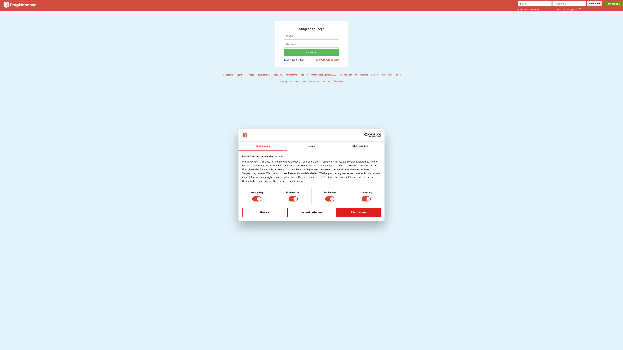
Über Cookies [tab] (360, 146)
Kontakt (374, 75)
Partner (398, 75)
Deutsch (338, 81)
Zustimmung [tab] (263, 146)
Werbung (364, 75)
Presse (251, 75)
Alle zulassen (358, 212)
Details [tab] (312, 146)
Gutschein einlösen (348, 75)
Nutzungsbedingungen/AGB (323, 75)
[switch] (293, 199)
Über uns (241, 75)
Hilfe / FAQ (277, 75)
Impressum (386, 75)
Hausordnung (263, 75)
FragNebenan (227, 75)
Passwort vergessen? (568, 9)
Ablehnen (264, 212)
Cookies (304, 75)
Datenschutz (291, 75)
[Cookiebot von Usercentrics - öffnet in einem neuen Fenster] (367, 135)
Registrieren (614, 4)
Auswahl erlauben (311, 212)
